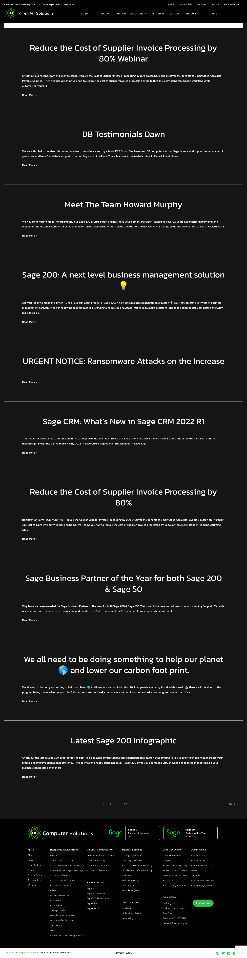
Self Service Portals (59, 895)
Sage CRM (92, 903)
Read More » (29, 95)
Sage (84, 13)
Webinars (201, 4)
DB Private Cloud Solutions (100, 855)
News (30, 860)
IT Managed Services (132, 860)
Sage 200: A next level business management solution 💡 (123, 280)
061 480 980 (22, 4)
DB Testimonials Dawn (123, 134)
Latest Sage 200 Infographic (123, 740)
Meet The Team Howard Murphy (123, 204)
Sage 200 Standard (96, 893)
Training (211, 13)
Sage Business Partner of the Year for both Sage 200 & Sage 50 (123, 583)
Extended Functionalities (62, 915)
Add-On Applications (129, 13)
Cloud (102, 13)
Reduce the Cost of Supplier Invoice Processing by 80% (123, 497)
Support (191, 13)
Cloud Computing (96, 860)
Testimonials (185, 4)
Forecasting (55, 900)
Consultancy (128, 885)
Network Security (130, 880)
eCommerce (56, 905)
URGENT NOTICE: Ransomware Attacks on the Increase (123, 361)
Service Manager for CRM (62, 880)
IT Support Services (132, 855)
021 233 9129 (44, 4)
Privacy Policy (35, 875)
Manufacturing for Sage (61, 860)
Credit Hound (56, 925)
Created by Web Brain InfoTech (56, 952)
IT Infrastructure (164, 13)
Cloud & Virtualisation (98, 865)
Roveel (53, 890)
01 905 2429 (67, 4)
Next (233, 804)
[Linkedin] (228, 953)
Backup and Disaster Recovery (137, 865)
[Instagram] (234, 953)
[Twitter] (223, 953)
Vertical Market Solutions (62, 920)
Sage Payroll (93, 908)
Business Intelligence (60, 885)
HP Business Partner (132, 913)
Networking (127, 918)
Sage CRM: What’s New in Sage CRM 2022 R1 (123, 421)
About (170, 4)
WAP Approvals (57, 910)
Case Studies (34, 865)
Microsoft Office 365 (60, 875)
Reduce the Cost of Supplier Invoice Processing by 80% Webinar (123, 53)
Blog (30, 855)
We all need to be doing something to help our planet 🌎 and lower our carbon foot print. (123, 664)
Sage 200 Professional (98, 898)
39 (125, 804)
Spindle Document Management (66, 935)
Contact (215, 4)
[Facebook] (218, 953)
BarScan (54, 855)
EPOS (52, 930)
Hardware (126, 908)
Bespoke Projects (130, 890)
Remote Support (232, 4)
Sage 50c (91, 888)
